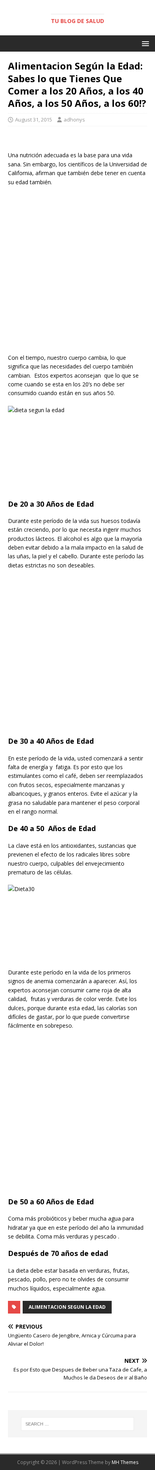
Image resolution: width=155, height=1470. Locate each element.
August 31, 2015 (33, 119)
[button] (144, 43)
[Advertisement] (77, 272)
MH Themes (125, 1462)
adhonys (74, 119)
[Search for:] (77, 1424)
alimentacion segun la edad (67, 1307)
